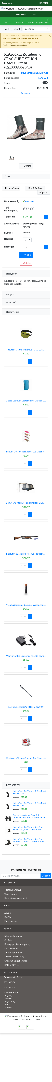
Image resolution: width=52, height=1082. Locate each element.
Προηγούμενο (12, 188)
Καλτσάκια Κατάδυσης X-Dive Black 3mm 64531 (29, 792)
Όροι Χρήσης (10, 894)
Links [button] (34, 14)
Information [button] (21, 14)
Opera (19, 45)
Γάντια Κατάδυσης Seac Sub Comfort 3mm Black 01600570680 (29, 816)
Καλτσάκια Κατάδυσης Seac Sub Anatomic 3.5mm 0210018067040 (28, 840)
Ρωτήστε (26, 165)
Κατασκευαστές (11, 948)
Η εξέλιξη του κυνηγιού (15, 898)
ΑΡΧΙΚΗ (17, 29)
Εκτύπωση (26, 93)
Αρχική (7, 913)
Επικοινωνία (7, 3)
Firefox (5, 45)
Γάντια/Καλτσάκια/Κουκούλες (33, 72)
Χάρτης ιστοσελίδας (14, 956)
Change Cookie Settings (15, 960)
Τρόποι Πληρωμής (13, 889)
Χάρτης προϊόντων (13, 952)
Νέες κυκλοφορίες (13, 936)
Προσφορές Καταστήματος (17, 944)
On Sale (8, 940)
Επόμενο (42, 192)
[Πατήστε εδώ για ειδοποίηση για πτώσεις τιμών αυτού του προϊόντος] (46, 217)
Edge (25, 45)
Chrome (13, 45)
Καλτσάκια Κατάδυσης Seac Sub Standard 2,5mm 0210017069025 (28, 828)
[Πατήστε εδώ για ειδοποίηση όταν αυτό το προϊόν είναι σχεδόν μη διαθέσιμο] (46, 247)
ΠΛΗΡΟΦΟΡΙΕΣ (11, 965)
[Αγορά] (30, 361)
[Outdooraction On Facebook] (26, 863)
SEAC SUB (43, 77)
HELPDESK (43, 3)
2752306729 (9, 987)
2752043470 (9, 982)
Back (7, 29)
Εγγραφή (46, 875)
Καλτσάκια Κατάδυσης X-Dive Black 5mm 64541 (29, 804)
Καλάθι (7, 917)
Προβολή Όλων (36, 188)
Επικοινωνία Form (13, 977)
